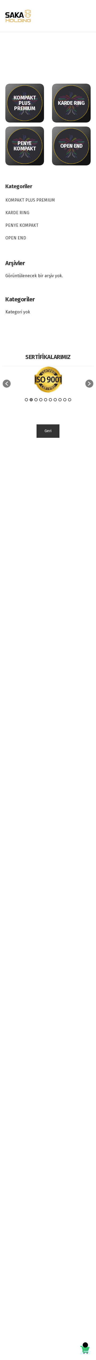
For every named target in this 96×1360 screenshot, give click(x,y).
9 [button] (64, 399)
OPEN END (15, 237)
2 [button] (31, 399)
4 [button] (40, 399)
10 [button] (69, 399)
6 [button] (50, 399)
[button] (7, 384)
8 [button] (60, 399)
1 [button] (26, 399)
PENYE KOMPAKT (21, 225)
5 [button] (45, 399)
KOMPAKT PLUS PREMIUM (30, 200)
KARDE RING (17, 212)
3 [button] (36, 399)
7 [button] (55, 399)
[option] (48, 381)
